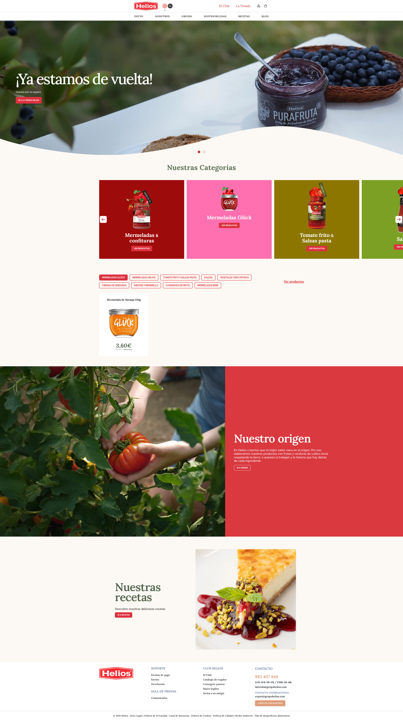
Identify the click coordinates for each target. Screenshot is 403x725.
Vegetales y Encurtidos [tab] (234, 277)
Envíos (155, 679)
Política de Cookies (201, 715)
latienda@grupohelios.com (271, 686)
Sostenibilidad (215, 16)
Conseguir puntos (214, 684)
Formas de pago (160, 675)
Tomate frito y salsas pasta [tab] (180, 277)
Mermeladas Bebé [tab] (207, 285)
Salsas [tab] (208, 277)
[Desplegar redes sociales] (164, 10)
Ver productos (142, 248)
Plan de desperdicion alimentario (272, 715)
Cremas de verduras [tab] (114, 285)
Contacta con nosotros (270, 703)
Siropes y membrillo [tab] (146, 285)
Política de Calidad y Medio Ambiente (233, 715)
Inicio (138, 16)
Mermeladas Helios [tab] (144, 277)
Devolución (158, 684)
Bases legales (211, 688)
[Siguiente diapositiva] (398, 88)
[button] (103, 219)
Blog (265, 16)
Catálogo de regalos (215, 679)
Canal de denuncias (179, 715)
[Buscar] (170, 6)
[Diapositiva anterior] (5, 88)
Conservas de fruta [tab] (178, 285)
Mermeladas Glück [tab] (113, 277)
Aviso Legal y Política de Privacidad (149, 715)
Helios (124, 715)
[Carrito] (265, 6)
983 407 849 (266, 676)
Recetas (244, 16)
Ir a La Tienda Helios (28, 100)
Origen (187, 16)
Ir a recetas (124, 615)
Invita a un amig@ (213, 693)
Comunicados (159, 698)
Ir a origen (242, 468)
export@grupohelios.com (270, 696)
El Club (207, 675)
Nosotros (162, 16)
